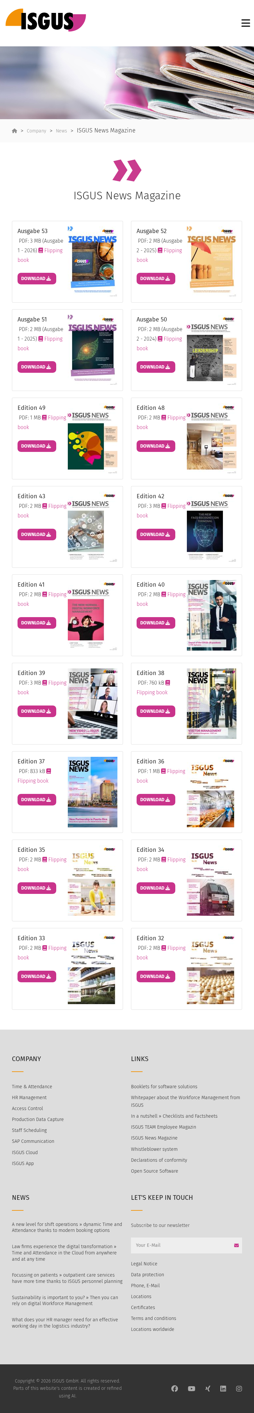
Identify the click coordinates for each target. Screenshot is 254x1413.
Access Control (27, 1108)
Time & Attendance (32, 1087)
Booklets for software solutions (164, 1087)
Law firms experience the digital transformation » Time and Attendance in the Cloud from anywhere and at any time (64, 1253)
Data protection (147, 1275)
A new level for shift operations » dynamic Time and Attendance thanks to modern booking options (67, 1228)
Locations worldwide (152, 1329)
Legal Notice (144, 1264)
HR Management (29, 1097)
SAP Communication (33, 1141)
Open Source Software (154, 1171)
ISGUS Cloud (25, 1152)
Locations (141, 1296)
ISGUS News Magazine (154, 1138)
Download (33, 278)
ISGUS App (23, 1163)
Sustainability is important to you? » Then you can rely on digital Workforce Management (65, 1301)
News (61, 131)
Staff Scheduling (29, 1130)
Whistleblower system (154, 1149)
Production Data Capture (38, 1119)
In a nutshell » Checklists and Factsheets (174, 1116)
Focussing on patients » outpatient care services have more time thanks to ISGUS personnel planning (67, 1278)
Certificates (143, 1307)
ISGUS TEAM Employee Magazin (163, 1127)
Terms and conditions (153, 1318)
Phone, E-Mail (145, 1286)
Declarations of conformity (159, 1160)
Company (36, 131)
